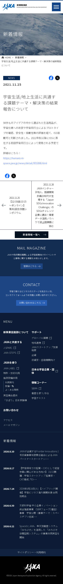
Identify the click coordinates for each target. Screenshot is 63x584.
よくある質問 (11, 389)
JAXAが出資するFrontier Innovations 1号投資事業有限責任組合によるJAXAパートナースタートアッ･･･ (39, 455)
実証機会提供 (10, 395)
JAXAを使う (10, 362)
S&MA (34, 388)
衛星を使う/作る (40, 393)
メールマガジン (11, 424)
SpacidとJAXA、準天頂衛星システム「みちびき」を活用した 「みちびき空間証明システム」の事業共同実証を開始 (39, 531)
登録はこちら (30, 266)
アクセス (8, 420)
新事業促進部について (16, 332)
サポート (37, 332)
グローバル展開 (40, 337)
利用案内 (9, 382)
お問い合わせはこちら (30, 302)
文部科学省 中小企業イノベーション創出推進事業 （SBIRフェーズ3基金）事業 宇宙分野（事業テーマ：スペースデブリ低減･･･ (39, 511)
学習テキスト (39, 398)
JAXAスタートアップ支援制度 (45, 349)
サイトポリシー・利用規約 (31, 552)
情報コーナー (39, 382)
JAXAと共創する (12, 342)
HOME (8, 57)
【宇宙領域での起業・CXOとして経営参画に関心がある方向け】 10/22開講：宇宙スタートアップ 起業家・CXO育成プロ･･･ (39, 473)
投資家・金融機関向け (43, 359)
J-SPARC (7, 347)
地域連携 (36, 342)
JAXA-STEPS (9, 352)
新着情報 (19, 57)
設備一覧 (9, 386)
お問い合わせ (10, 410)
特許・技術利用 (11, 372)
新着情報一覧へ (31, 234)
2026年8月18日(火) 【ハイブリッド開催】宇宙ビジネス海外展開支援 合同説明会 (38, 492)
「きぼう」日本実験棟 (15, 400)
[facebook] (51, 78)
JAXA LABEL (9, 368)
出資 (34, 355)
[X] (57, 78)
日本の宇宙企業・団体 (43, 371)
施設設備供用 (10, 377)
